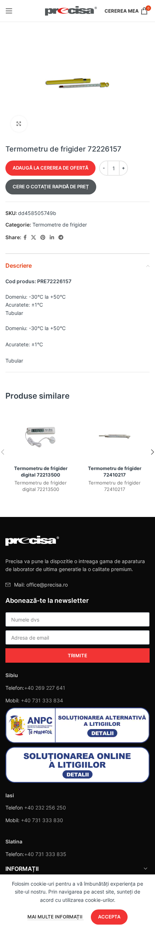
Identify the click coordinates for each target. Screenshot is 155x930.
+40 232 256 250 (45, 807)
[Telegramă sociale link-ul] (61, 237)
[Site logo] (71, 10)
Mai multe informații (55, 917)
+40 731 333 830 (42, 820)
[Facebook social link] (25, 237)
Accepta (109, 917)
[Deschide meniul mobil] (9, 11)
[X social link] (33, 237)
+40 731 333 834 (42, 700)
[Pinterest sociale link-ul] (43, 237)
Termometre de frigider (59, 224)
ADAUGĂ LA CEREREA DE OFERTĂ (50, 168)
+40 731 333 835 (45, 854)
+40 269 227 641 (44, 688)
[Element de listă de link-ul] (77, 585)
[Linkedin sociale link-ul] (52, 237)
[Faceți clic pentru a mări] (19, 124)
